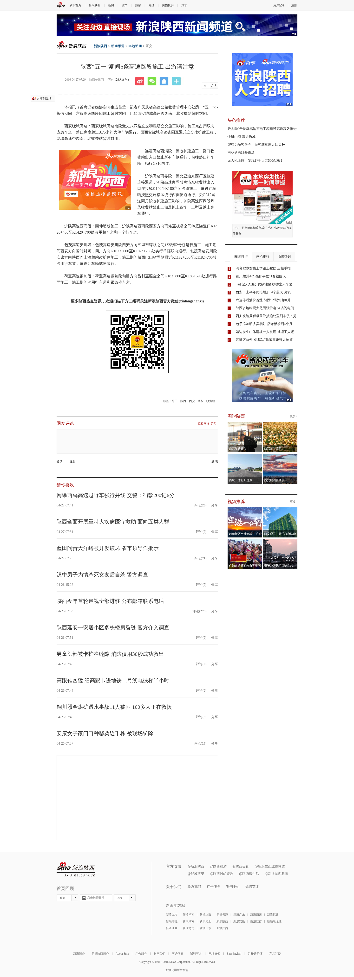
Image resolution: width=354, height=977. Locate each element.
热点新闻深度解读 (253, 228)
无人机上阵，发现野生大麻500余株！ (255, 160)
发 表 (214, 461)
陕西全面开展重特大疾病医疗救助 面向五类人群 (113, 522)
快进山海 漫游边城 (242, 137)
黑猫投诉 (168, 5)
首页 (62, 898)
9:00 (119, 898)
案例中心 (233, 886)
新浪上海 (205, 914)
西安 (192, 401)
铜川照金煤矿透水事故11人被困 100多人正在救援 (114, 707)
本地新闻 (135, 46)
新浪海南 (188, 928)
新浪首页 (75, 5)
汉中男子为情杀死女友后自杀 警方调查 (102, 575)
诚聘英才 (252, 886)
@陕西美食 (240, 866)
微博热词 (284, 256)
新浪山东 (205, 928)
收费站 (210, 401)
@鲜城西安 (196, 873)
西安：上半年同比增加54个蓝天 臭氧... (265, 292)
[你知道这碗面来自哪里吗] (245, 542)
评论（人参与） (119, 79)
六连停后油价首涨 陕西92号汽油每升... (265, 300)
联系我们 (194, 886)
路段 (200, 401)
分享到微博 (44, 98)
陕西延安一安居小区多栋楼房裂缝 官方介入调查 (113, 628)
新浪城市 (171, 914)
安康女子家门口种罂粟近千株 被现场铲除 (105, 733)
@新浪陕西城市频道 (270, 866)
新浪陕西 (94, 5)
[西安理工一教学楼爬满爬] (280, 510)
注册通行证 (255, 953)
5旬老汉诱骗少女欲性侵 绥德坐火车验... (265, 284)
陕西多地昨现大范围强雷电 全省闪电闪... (266, 308)
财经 (151, 5)
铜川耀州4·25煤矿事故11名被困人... (262, 276)
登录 (59, 461)
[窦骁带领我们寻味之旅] (280, 542)
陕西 (183, 401)
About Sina (122, 953)
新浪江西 (171, 928)
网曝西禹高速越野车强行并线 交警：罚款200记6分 (116, 495)
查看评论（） (208, 423)
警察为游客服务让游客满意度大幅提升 (256, 145)
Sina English (234, 953)
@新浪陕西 (196, 866)
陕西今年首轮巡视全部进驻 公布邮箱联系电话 (110, 601)
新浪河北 (205, 921)
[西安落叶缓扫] (280, 425)
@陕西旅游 (218, 866)
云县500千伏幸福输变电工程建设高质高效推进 (262, 129)
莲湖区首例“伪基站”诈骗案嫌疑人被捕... (265, 340)
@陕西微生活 (249, 873)
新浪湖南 (188, 921)
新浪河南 (188, 914)
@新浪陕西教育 (276, 873)
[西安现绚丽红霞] (280, 456)
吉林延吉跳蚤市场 (241, 152)
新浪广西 (222, 928)
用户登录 (279, 5)
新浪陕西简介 (100, 953)
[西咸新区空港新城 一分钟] (245, 510)
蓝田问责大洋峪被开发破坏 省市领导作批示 (108, 548)
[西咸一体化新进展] (245, 456)
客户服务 (178, 953)
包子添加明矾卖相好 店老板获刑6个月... (265, 324)
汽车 (184, 5)
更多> (293, 416)
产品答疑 (275, 953)
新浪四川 (256, 914)
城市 (124, 5)
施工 (174, 401)
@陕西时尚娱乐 (221, 873)
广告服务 (213, 886)
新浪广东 (239, 914)
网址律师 (214, 953)
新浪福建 (273, 914)
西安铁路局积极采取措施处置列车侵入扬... (267, 316)
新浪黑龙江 (274, 921)
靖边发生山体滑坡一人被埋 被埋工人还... (266, 332)
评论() (200, 505)
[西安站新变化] (245, 425)
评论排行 (262, 256)
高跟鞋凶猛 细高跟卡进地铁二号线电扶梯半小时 (113, 680)
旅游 (138, 5)
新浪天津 (222, 914)
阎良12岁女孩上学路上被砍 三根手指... (265, 268)
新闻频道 (118, 46)
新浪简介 (79, 953)
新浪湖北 (171, 921)
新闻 (111, 5)
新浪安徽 (239, 921)
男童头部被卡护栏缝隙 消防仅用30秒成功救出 (110, 654)
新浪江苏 (256, 921)
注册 (294, 5)
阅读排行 (241, 256)
